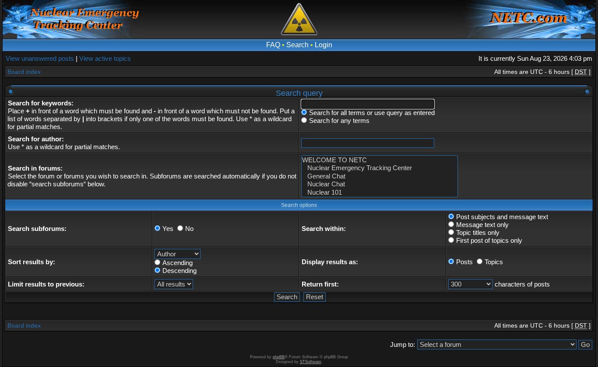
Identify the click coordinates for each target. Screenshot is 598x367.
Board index (24, 71)
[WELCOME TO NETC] (379, 160)
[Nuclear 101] (379, 192)
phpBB (279, 357)
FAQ (273, 45)
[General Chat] (379, 176)
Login (323, 45)
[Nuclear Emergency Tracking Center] (379, 168)
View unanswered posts (40, 58)
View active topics (105, 58)
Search (297, 45)
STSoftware (310, 362)
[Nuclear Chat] (379, 184)
